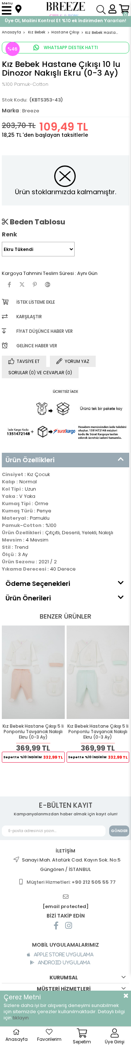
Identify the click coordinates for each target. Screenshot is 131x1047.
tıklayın (21, 1017)
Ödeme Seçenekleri (37, 583)
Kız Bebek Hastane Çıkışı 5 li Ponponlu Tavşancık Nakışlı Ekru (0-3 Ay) (33, 731)
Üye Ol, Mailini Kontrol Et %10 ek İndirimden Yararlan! (65, 20)
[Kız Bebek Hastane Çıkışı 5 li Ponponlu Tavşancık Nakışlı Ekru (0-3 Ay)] (33, 672)
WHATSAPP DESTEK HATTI (70, 47)
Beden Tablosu (36, 221)
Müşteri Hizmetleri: (71, 882)
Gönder (119, 831)
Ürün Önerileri (28, 598)
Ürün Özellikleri (30, 459)
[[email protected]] (65, 897)
